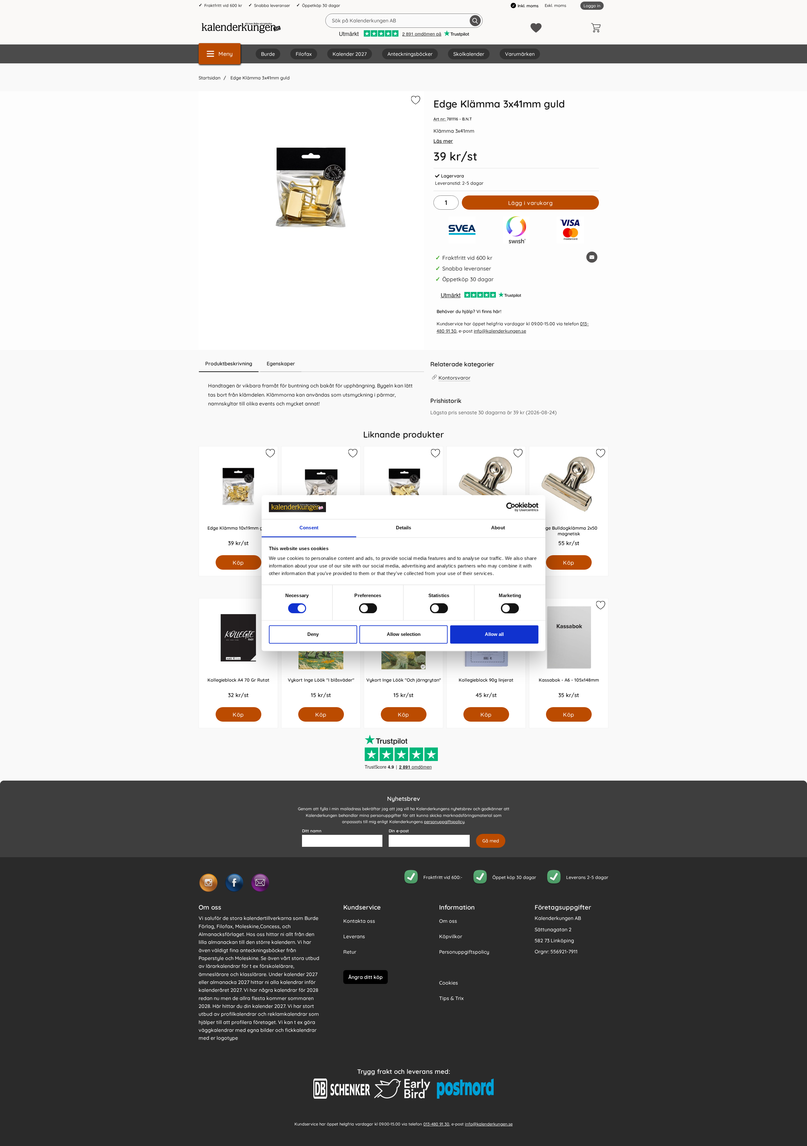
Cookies (448, 983)
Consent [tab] (308, 528)
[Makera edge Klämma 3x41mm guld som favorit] (414, 101)
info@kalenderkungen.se (500, 331)
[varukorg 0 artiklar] (597, 28)
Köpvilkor (450, 936)
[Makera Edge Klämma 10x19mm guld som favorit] (269, 454)
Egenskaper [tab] (281, 363)
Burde (268, 54)
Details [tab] (403, 528)
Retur (349, 952)
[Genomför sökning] (475, 20)
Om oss (448, 921)
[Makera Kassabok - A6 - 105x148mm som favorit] (600, 606)
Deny (313, 634)
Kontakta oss (359, 921)
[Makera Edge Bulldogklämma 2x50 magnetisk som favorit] (600, 454)
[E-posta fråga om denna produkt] (591, 257)
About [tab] (498, 528)
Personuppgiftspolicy (464, 952)
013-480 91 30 (436, 1123)
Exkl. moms (555, 5)
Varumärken (520, 54)
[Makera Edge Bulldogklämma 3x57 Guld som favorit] (435, 454)
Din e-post (399, 830)
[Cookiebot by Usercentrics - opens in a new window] (510, 507)
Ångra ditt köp (365, 977)
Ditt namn (312, 830)
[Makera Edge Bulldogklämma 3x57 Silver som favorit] (352, 454)
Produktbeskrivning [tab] (228, 363)
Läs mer (443, 141)
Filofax (304, 54)
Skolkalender (468, 54)
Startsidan (209, 78)
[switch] (368, 608)
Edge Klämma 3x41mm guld (259, 78)
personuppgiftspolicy (444, 821)
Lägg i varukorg (530, 202)
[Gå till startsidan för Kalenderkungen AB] (241, 28)
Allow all (494, 634)
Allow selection (404, 634)
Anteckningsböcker (410, 54)
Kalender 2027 (350, 54)
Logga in (592, 5)
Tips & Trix (451, 998)
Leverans (354, 936)
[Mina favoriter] (536, 27)
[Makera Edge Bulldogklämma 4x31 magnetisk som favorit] (517, 454)
